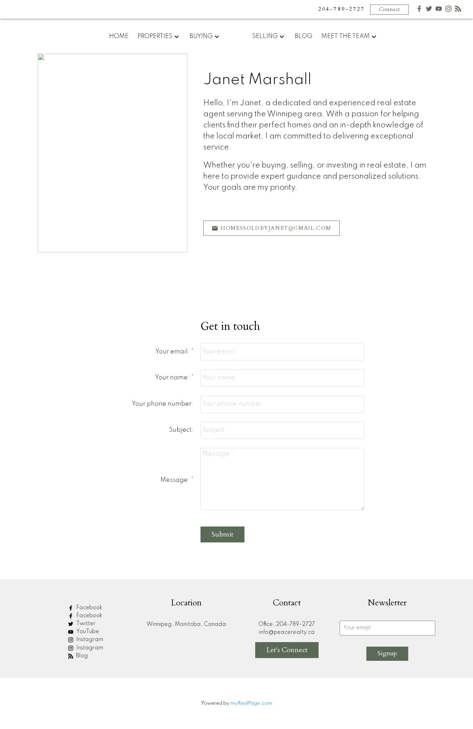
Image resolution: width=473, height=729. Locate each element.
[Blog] (458, 10)
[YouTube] (439, 10)
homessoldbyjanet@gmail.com (276, 228)
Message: (175, 480)
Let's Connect (286, 650)
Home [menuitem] (118, 36)
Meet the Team (345, 36)
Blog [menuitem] (303, 36)
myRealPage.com (251, 703)
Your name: (173, 378)
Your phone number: (163, 404)
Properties (154, 36)
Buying (201, 36)
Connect (389, 9)
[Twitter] (429, 10)
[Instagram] (448, 10)
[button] (271, 228)
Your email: (173, 352)
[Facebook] (419, 10)
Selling (265, 36)
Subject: (181, 430)
